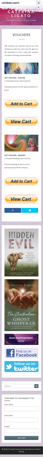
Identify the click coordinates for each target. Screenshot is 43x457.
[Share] (12, 210)
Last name (8, 415)
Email (7, 426)
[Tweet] (30, 210)
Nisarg (21, 451)
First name (8, 404)
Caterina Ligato (10, 2)
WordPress (29, 449)
